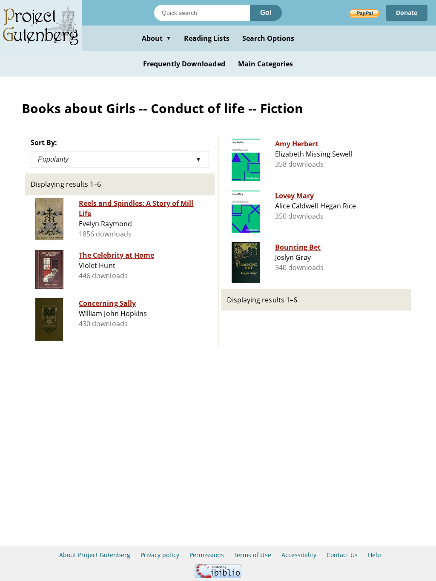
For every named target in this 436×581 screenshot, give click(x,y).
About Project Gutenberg (94, 555)
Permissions (206, 555)
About (156, 38)
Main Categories (265, 63)
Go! (266, 12)
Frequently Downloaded (184, 63)
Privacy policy (160, 555)
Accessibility (299, 555)
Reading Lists (206, 38)
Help (374, 555)
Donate (406, 13)
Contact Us (342, 555)
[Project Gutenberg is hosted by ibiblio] (218, 576)
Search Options (268, 38)
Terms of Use (252, 555)
